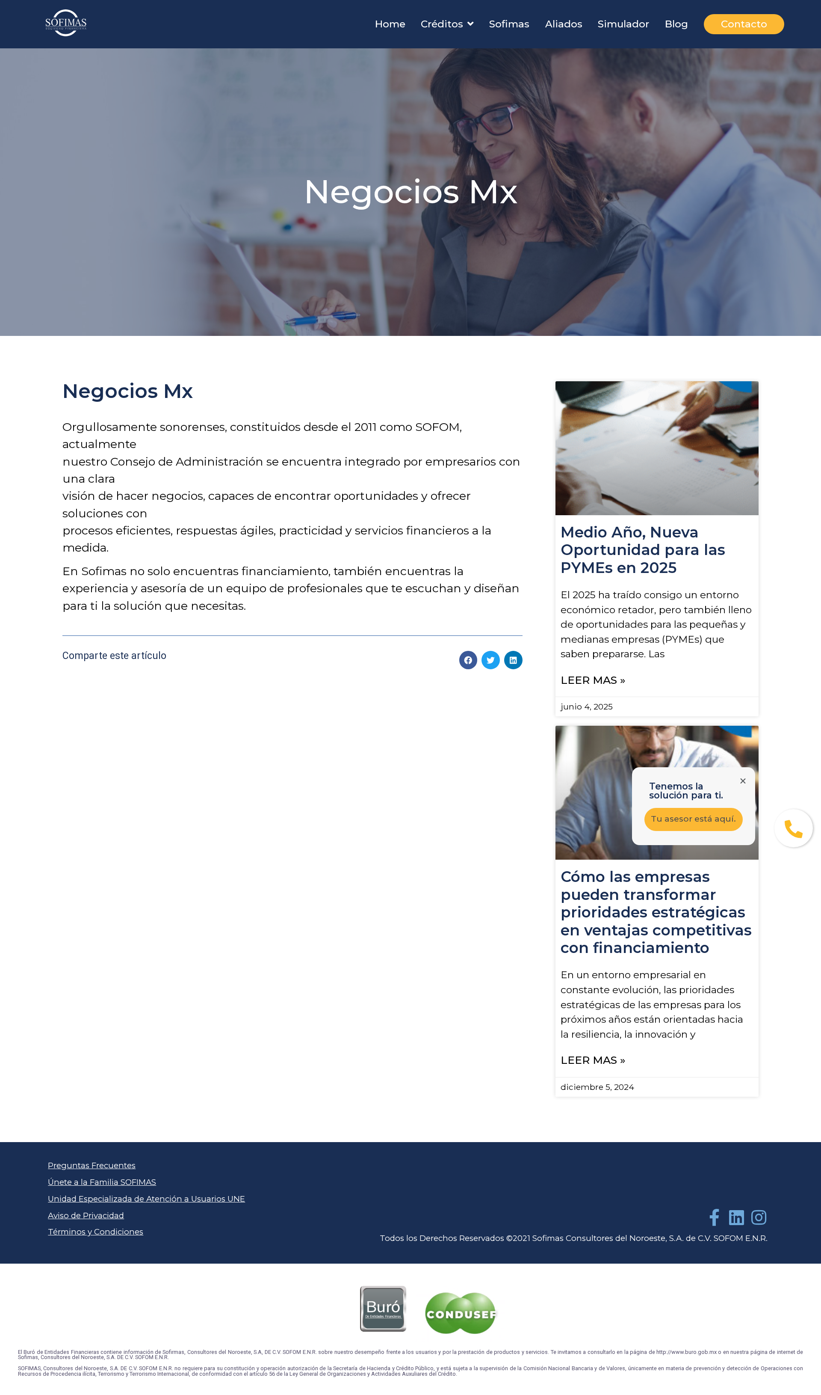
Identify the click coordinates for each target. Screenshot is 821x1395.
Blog (676, 24)
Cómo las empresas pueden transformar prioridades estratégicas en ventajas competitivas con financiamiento (656, 912)
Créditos (442, 24)
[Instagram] (759, 1217)
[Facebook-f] (714, 1217)
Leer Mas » (593, 680)
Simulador (623, 24)
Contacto (744, 24)
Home (390, 24)
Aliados (563, 24)
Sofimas (509, 24)
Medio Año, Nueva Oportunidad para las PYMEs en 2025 (643, 550)
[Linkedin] (736, 1217)
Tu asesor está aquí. (693, 818)
